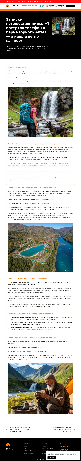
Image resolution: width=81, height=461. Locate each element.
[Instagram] (60, 444)
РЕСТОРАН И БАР (28, 450)
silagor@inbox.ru (62, 447)
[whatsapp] (43, 6)
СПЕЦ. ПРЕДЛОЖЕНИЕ (29, 451)
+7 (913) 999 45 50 (63, 446)
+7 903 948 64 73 (59, 5)
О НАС (25, 448)
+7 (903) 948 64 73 (63, 449)
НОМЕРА (26, 446)
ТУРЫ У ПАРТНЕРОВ (46, 450)
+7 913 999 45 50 (49, 5)
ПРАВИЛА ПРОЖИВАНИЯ (48, 448)
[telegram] (41, 6)
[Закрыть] (79, 452)
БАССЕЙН (44, 446)
